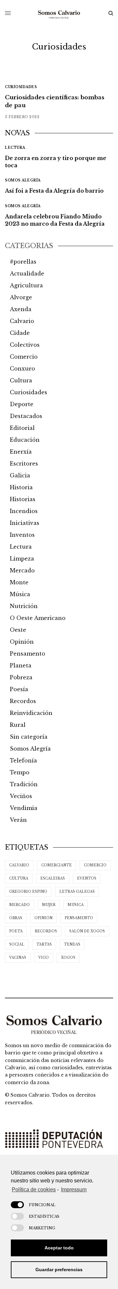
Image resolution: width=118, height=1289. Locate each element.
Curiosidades (21, 87)
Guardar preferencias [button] (59, 1269)
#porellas (23, 261)
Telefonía (23, 760)
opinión (43, 918)
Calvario (22, 321)
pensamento (79, 918)
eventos (86, 878)
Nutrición (24, 606)
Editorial (22, 428)
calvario (19, 865)
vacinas (17, 957)
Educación (25, 439)
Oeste (18, 629)
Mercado (22, 570)
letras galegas (77, 891)
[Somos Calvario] (59, 13)
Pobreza (21, 677)
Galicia (20, 475)
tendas (72, 944)
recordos (46, 931)
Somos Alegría (23, 180)
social (16, 944)
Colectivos (25, 344)
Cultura (21, 380)
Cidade (20, 333)
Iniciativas (24, 523)
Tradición (24, 784)
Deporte (21, 404)
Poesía (19, 689)
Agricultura (26, 285)
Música (20, 594)
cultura (18, 878)
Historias (22, 499)
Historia (21, 487)
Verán (18, 819)
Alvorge (21, 297)
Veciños (21, 796)
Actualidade (27, 273)
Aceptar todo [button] (59, 1247)
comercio (95, 865)
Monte (19, 582)
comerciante (56, 865)
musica (76, 905)
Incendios (24, 511)
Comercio (24, 356)
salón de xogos (87, 931)
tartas (44, 944)
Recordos (23, 701)
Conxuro (22, 368)
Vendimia (23, 808)
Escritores (24, 463)
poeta (16, 931)
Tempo (20, 772)
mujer (48, 905)
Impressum (74, 1189)
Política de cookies (34, 1189)
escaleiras (52, 878)
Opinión (22, 641)
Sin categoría (29, 736)
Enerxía (21, 451)
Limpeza (22, 558)
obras (15, 918)
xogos (68, 957)
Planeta (20, 665)
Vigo (43, 957)
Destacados (26, 416)
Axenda (20, 309)
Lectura (15, 147)
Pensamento (27, 653)
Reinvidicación (31, 713)
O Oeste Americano (38, 618)
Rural (18, 724)
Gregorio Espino (28, 891)
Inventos (22, 534)
